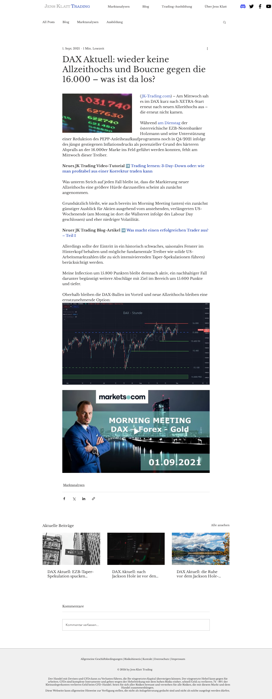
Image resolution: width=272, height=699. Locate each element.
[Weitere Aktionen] (207, 48)
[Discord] (243, 6)
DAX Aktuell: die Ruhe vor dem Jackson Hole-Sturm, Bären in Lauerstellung (197, 574)
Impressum (178, 658)
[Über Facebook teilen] (64, 499)
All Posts (48, 22)
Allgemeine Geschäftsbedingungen (101, 658)
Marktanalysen (88, 22)
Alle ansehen (220, 525)
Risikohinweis (132, 658)
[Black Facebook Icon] (260, 6)
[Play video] (136, 431)
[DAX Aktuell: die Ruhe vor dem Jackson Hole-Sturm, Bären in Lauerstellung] (200, 549)
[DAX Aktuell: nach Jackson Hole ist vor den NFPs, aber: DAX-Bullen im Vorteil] (136, 549)
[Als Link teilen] (93, 499)
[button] (224, 22)
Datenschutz (161, 658)
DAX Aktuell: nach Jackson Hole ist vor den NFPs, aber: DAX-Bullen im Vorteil (134, 574)
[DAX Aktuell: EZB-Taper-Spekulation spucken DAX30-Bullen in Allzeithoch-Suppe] (71, 549)
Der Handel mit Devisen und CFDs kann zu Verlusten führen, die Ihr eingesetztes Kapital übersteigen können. (115, 678)
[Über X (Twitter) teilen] (74, 499)
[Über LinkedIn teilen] (84, 499)
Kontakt (148, 658)
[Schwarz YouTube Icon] (269, 6)
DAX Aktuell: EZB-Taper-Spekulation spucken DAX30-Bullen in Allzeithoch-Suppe (70, 574)
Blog (66, 22)
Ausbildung (115, 22)
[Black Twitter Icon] (251, 6)
